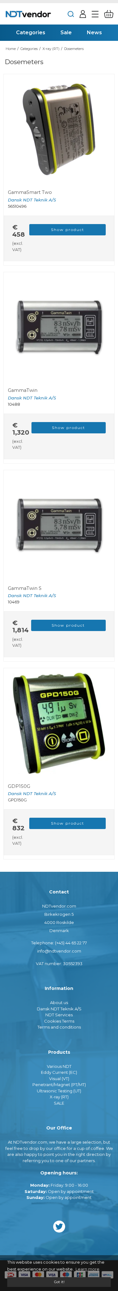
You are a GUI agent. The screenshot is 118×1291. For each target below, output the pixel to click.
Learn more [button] (87, 1269)
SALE (59, 1103)
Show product (67, 229)
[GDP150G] (59, 723)
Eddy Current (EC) (59, 1072)
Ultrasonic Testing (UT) (59, 1090)
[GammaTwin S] (59, 525)
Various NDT (59, 1066)
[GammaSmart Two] (59, 129)
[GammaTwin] (59, 327)
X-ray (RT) (59, 1096)
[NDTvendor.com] (28, 14)
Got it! (59, 1282)
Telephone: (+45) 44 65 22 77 (59, 942)
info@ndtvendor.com (59, 950)
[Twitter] (59, 1227)
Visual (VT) (59, 1078)
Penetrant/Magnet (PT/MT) (59, 1084)
